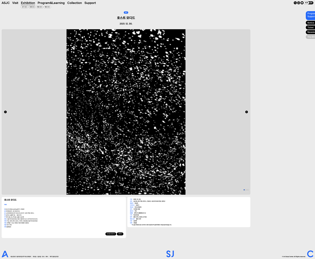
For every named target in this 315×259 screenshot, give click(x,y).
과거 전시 (24, 7)
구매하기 (120, 234)
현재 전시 (32, 7)
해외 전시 (47, 7)
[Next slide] (246, 112)
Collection (74, 3)
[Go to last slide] (5, 112)
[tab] (244, 189)
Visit (15, 3)
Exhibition (28, 3)
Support (90, 3)
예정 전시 (39, 7)
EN (310, 3)
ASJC (6, 3)
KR (306, 3)
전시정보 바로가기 (111, 234)
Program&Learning (51, 3)
